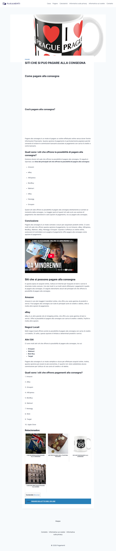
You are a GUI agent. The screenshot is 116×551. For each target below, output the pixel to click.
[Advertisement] (58, 92)
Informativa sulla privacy (78, 3)
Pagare (55, 3)
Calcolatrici (64, 3)
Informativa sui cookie (97, 3)
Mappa (57, 521)
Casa (49, 3)
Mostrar (36, 495)
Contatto (110, 3)
